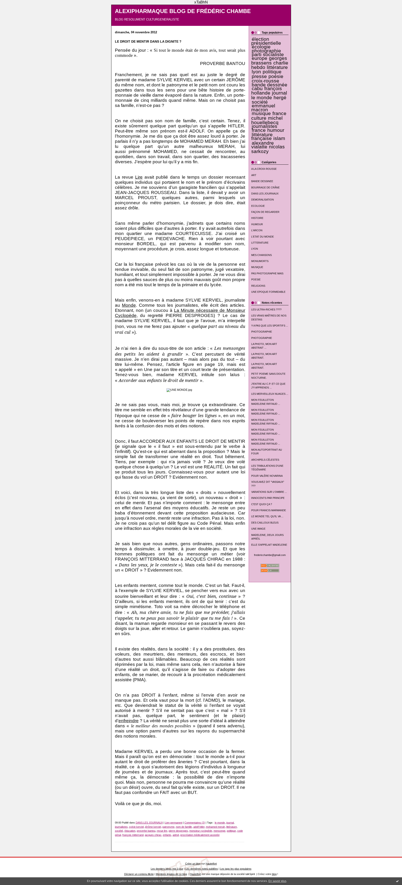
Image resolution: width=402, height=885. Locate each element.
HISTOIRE (257, 218)
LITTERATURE (259, 242)
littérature (277, 67)
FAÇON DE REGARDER (265, 212)
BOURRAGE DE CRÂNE (265, 187)
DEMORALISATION (262, 199)
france (259, 130)
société (260, 102)
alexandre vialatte (262, 145)
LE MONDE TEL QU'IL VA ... (267, 516)
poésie (275, 76)
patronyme (168, 826)
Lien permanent (173, 822)
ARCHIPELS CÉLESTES (265, 459)
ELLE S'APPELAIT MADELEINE (269, 544)
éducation (129, 830)
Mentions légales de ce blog (171, 874)
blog (274, 874)
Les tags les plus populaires (235, 868)
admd (176, 835)
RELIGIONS (258, 285)
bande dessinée (269, 85)
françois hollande (266, 91)
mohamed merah (215, 826)
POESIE (256, 279)
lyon (256, 72)
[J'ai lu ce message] (397, 881)
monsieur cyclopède (200, 830)
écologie (261, 47)
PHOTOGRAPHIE (261, 331)
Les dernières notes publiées (201, 868)
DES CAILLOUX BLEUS (264, 522)
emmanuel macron (263, 107)
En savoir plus (277, 881)
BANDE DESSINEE (262, 181)
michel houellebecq (267, 120)
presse (259, 76)
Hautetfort (211, 863)
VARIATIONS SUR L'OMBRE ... (269, 491)
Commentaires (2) (194, 822)
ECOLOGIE (258, 205)
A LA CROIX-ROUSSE (264, 168)
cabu (257, 88)
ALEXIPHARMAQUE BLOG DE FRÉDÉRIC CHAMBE (183, 11)
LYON (254, 248)
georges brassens (269, 60)
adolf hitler (198, 826)
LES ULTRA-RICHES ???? (266, 309)
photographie (266, 51)
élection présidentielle (266, 41)
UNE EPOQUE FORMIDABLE (268, 291)
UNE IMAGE (258, 528)
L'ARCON (256, 230)
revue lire (162, 830)
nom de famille (184, 826)
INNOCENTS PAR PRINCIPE (268, 498)
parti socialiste (268, 54)
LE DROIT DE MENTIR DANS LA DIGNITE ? (148, 41)
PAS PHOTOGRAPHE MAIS (267, 273)
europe (259, 58)
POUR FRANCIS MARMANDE (268, 510)
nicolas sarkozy (268, 149)
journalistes (264, 126)
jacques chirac (153, 835)
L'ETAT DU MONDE (262, 236)
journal (230, 822)
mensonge (219, 830)
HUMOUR (257, 224)
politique (272, 72)
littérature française (262, 136)
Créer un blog (193, 863)
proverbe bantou (146, 830)
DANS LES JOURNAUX (264, 193)
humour (275, 130)
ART (253, 175)
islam (279, 138)
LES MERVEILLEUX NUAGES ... (269, 393)
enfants (167, 835)
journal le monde (269, 95)
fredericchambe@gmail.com (270, 555)
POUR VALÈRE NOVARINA (267, 475)
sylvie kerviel (136, 826)
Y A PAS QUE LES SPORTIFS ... (269, 325)
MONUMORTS (259, 261)
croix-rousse (265, 81)
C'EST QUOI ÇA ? (261, 504)
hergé (280, 97)
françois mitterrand (133, 835)
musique (261, 113)
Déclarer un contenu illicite (139, 874)
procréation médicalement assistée (200, 835)
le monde (220, 822)
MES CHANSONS (261, 255)
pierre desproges (178, 830)
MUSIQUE (257, 267)
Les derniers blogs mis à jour (167, 868)
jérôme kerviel (153, 826)
